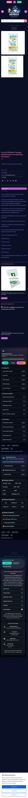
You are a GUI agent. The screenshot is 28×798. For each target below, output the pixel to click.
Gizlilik (3, 445)
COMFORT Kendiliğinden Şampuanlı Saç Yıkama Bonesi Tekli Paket (12, 334)
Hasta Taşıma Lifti (14, 435)
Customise (14, 790)
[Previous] (3, 42)
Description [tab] (5, 188)
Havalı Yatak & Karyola (14, 427)
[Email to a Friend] (10, 181)
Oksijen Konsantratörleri (14, 397)
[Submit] (25, 20)
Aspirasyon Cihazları (14, 401)
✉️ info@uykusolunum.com (14, 470)
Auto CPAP (14, 375)
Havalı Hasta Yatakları (14, 431)
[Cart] (2, 11)
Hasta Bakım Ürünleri (14, 25)
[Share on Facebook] (5, 181)
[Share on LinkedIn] (16, 181)
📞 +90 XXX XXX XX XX (14, 466)
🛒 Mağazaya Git (7, 563)
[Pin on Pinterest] (13, 181)
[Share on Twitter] (8, 181)
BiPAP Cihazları (14, 384)
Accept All (14, 786)
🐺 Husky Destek (7, 566)
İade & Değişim (5, 448)
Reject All (14, 794)
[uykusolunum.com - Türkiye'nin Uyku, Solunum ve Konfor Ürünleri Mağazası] (14, 11)
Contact (19, 556)
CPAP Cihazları (14, 379)
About (5, 556)
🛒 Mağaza (5, 363)
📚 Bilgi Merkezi (21, 363)
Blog (15, 556)
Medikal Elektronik (14, 439)
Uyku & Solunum (14, 388)
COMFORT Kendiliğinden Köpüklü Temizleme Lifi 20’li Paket (13, 294)
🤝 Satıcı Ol (16, 563)
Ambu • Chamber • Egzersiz (14, 414)
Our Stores (10, 556)
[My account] (25, 11)
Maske (4, 177)
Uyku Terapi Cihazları (14, 371)
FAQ (23, 556)
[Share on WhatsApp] (2, 181)
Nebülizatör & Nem (14, 405)
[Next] (22, 42)
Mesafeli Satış (15, 445)
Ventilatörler (14, 409)
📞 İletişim (12, 363)
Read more (4, 298)
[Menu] (14, 2)
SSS (12, 448)
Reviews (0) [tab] (4, 190)
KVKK (8, 445)
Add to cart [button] (4, 338)
